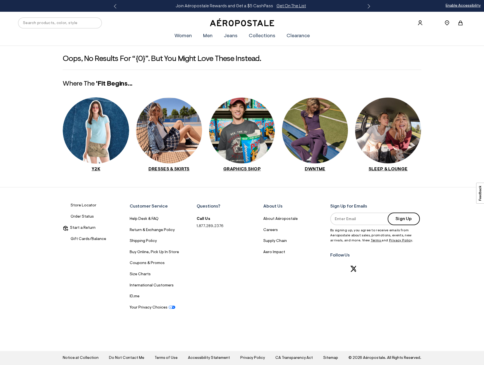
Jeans (231, 36)
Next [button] (367, 6)
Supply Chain (275, 241)
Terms (376, 240)
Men (208, 36)
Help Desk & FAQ (144, 219)
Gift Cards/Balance (88, 239)
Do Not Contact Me (126, 358)
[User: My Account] (420, 23)
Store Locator (83, 206)
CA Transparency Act (294, 358)
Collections (262, 36)
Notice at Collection (81, 358)
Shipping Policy (143, 241)
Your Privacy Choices (148, 308)
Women (183, 36)
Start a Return (82, 228)
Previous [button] (116, 6)
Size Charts (140, 274)
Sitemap (330, 358)
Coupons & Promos (147, 263)
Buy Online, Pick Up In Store (154, 252)
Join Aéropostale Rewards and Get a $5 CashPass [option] (241, 6)
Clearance (298, 36)
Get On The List (291, 6)
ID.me (134, 296)
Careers (270, 230)
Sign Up (403, 219)
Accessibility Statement (209, 358)
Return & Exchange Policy (152, 230)
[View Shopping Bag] (460, 23)
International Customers (152, 286)
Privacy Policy (400, 240)
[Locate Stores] (447, 23)
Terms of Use (166, 358)
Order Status (82, 217)
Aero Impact (274, 252)
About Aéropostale (280, 219)
